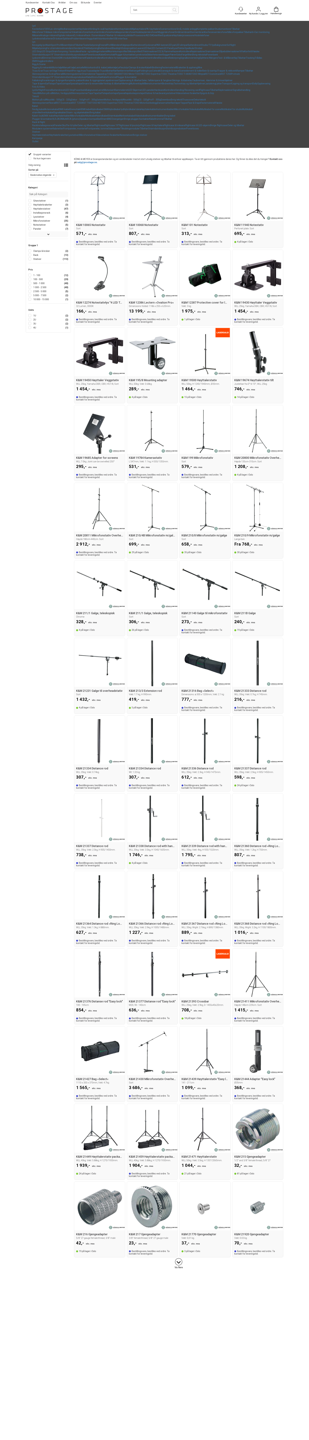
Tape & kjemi (38, 83)
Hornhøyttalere (123, 29)
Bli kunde (85, 2)
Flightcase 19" (112, 125)
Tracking (250, 58)
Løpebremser (111, 80)
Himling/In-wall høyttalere (102, 29)
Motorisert (109, 90)
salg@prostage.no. (87, 162)
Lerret (101, 90)
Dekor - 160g (77, 99)
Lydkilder (129, 35)
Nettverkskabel (46, 112)
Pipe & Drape (194, 103)
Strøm (104, 119)
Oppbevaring (263, 83)
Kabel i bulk (37, 115)
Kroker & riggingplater (94, 80)
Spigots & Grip (207, 93)
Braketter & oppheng (187, 67)
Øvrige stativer (139, 135)
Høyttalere (84, 29)
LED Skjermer (135, 90)
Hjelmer (229, 80)
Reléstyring (174, 58)
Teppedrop (101, 74)
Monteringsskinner (72, 74)
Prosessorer (140, 35)
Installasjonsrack (45, 125)
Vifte (241, 51)
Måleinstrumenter (151, 83)
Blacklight (117, 48)
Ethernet (81, 58)
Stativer (36, 131)
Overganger (118, 119)
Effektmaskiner (149, 51)
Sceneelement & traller (190, 70)
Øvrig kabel (95, 112)
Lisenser (131, 58)
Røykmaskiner (198, 51)
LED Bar (147, 48)
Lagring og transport (242, 83)
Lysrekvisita (141, 54)
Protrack (235, 74)
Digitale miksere (65, 35)
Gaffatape (50, 83)
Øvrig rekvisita (199, 54)
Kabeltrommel (109, 77)
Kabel (102, 54)
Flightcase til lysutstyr (129, 125)
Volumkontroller (105, 38)
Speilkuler (190, 48)
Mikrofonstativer (87, 135)
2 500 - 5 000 (39, 291)
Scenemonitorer (168, 29)
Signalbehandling (241, 90)
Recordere (163, 58)
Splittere (67, 38)
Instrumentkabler (165, 109)
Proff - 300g (90, 99)
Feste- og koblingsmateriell (94, 51)
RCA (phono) (73, 119)
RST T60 (86, 103)
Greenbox (166, 99)
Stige (54, 70)
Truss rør (47, 70)
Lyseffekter (179, 48)
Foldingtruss (146, 70)
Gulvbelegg (151, 103)
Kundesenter (32, 2)
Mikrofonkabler (181, 109)
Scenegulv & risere (169, 70)
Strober (198, 48)
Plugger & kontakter (125, 54)
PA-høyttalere (153, 29)
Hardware (159, 90)
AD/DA (149, 35)
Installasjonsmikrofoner (124, 32)
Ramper (241, 70)
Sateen (100, 99)
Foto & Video (38, 86)
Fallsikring (37, 80)
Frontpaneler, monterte (75, 128)
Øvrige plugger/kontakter (136, 119)
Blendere (116, 45)
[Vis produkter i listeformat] (65, 165)
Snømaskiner (212, 51)
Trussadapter (93, 70)
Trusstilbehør (106, 70)
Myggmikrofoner (166, 32)
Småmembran (182, 32)
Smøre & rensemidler (93, 83)
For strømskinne (55, 48)
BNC (109, 119)
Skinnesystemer (79, 93)
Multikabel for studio (231, 109)
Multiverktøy (136, 83)
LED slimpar (182, 45)
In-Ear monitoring (261, 32)
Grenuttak (110, 54)
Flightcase (205, 90)
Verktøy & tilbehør (113, 83)
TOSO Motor (128, 74)
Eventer (98, 2)
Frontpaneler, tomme (97, 128)
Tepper (184, 103)
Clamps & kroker (137, 67)
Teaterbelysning (91, 45)
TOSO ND (139, 74)
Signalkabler (60, 112)
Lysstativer (170, 93)
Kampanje (37, 138)
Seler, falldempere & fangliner (157, 80)
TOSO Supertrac (152, 74)
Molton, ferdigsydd (61, 93)
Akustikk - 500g (53, 99)
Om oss (73, 2)
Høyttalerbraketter (58, 135)
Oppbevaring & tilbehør (130, 80)
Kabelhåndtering (153, 67)
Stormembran (197, 32)
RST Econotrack (213, 74)
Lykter (219, 83)
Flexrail (59, 74)
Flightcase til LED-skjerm (197, 125)
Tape (58, 83)
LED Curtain (157, 48)
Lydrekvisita (38, 38)
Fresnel (103, 45)
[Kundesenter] (241, 9)
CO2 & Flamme (164, 51)
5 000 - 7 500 (39, 295)
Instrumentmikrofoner (100, 32)
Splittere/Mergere (209, 58)
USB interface (120, 38)
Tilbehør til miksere (115, 35)
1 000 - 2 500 (39, 287)
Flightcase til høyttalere (152, 125)
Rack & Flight (38, 122)
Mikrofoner (37, 32)
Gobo (179, 54)
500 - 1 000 (39, 283)
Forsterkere (38, 29)
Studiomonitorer (223, 29)
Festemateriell (169, 67)
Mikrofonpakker (236, 32)
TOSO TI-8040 (184, 74)
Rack (34, 125)
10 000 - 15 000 (41, 299)
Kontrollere (185, 51)
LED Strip (36, 51)
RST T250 (226, 74)
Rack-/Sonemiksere (95, 35)
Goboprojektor (129, 48)
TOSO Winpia (198, 74)
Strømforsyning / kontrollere (66, 51)
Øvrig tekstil (177, 99)
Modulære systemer (42, 128)
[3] (178, 1261)
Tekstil (35, 93)
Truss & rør (37, 70)
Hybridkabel (102, 115)
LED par (172, 45)
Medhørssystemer (69, 29)
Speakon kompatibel (90, 119)
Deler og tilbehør (86, 125)
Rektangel (134, 70)
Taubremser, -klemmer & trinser (208, 80)
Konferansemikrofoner (216, 32)
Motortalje (57, 67)
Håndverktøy (167, 83)
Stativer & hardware (155, 93)
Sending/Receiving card (187, 90)
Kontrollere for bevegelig (114, 58)
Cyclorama (150, 45)
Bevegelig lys (38, 45)
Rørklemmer (123, 70)
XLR (54, 119)
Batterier (48, 38)
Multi (64, 119)
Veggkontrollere (45, 61)
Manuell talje (68, 67)
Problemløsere (78, 38)
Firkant (68, 70)
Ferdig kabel (38, 109)
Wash (48, 45)
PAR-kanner (162, 45)
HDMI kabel (85, 109)
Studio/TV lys (208, 45)
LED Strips (46, 51)
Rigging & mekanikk (42, 67)
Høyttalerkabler (148, 109)
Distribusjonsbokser (76, 54)
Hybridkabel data (132, 109)
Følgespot (126, 45)
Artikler (62, 2)
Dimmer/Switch (51, 58)
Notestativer (126, 135)
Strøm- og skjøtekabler (77, 112)
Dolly (255, 83)
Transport (227, 83)
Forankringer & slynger (53, 80)
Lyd (34, 25)
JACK (59, 119)
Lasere (139, 48)
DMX (74, 58)
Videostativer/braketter (188, 93)
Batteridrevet (138, 45)
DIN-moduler (65, 58)
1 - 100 (36, 275)
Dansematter (164, 103)
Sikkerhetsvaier (155, 54)
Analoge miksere (48, 35)
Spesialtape (76, 83)
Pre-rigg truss (79, 70)
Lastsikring (210, 83)
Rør (115, 70)
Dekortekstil (200, 99)
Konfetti (248, 51)
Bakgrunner (221, 45)
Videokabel (195, 109)
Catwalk (156, 70)
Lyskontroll (37, 58)
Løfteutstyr (123, 67)
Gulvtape (65, 83)
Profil (109, 45)
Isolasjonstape (137, 93)
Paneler (58, 125)
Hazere (176, 51)
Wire (200, 67)
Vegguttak (91, 38)
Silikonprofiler (134, 51)
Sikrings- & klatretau (182, 80)
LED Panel (168, 48)
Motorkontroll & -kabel (95, 67)
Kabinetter (58, 128)
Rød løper (175, 103)
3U (34, 323)
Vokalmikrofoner (80, 32)
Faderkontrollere (93, 58)
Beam (65, 45)
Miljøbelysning (39, 48)
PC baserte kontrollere (147, 58)
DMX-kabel (64, 109)
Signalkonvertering (190, 58)
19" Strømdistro (58, 54)
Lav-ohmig (54, 29)
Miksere (36, 35)
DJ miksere (79, 35)
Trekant (61, 70)
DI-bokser (58, 38)
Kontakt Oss (48, 2)
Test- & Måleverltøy (228, 58)
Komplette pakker (206, 29)
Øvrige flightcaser (219, 125)
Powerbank (212, 54)
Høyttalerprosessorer (184, 35)
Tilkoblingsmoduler (130, 128)
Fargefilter (187, 54)
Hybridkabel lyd (116, 109)
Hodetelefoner (202, 35)
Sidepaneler (114, 128)
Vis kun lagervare (42, 158)
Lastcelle (79, 67)
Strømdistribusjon (41, 54)
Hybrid (71, 45)
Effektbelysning (90, 48)
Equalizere (167, 35)
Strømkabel (114, 115)
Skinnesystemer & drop (44, 74)
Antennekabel (51, 109)
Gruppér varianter (42, 154)
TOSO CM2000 (114, 74)
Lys (33, 41)
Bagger (166, 54)
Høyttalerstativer (40, 135)
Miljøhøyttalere (138, 29)
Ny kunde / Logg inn (258, 13)
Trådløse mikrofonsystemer (57, 32)
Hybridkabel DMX (99, 109)
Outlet (35, 141)
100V (46, 29)
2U (34, 319)
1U (34, 315)
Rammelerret (121, 90)
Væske (256, 51)
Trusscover (188, 99)
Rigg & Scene (39, 64)
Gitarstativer (39, 200)
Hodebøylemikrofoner (147, 32)
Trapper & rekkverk (227, 70)
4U (34, 327)
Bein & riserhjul (209, 70)
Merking (126, 83)
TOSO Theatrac (169, 74)
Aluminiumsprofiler (117, 51)
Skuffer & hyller (70, 125)
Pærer (173, 54)
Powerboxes (92, 54)
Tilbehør (235, 29)
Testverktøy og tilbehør (185, 83)
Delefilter (157, 35)
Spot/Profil (56, 45)
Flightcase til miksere (174, 125)
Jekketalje (112, 67)
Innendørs (68, 48)
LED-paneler (148, 90)
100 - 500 (38, 279)
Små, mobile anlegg (187, 29)
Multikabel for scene (211, 109)
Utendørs (77, 48)
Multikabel (91, 115)
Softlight (231, 45)
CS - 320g (66, 99)
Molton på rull (45, 93)
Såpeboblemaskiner (229, 51)
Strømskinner (89, 74)
